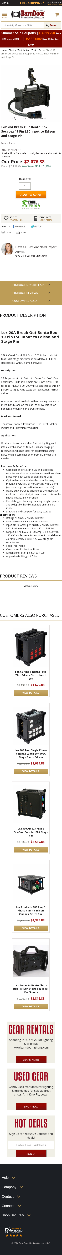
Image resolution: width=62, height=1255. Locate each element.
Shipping (45, 218)
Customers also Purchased (24, 302)
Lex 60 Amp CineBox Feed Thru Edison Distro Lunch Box (30, 675)
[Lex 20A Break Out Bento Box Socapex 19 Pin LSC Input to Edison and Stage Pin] (31, 120)
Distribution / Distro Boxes (31, 50)
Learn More (31, 1059)
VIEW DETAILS (30, 692)
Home (4, 50)
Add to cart (31, 194)
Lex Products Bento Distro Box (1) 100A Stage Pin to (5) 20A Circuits (30, 989)
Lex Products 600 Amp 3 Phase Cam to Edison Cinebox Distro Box (30, 910)
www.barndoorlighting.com (31, 1047)
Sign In (5, 2)
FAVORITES (16, 218)
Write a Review (8, 143)
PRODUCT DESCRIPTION (28, 285)
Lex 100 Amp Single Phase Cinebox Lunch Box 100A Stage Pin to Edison (31, 753)
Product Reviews (25, 293)
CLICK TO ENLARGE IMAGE (33, 118)
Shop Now (31, 1106)
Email (8, 232)
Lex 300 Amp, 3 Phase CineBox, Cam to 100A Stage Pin (30, 832)
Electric (12, 50)
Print (24, 232)
